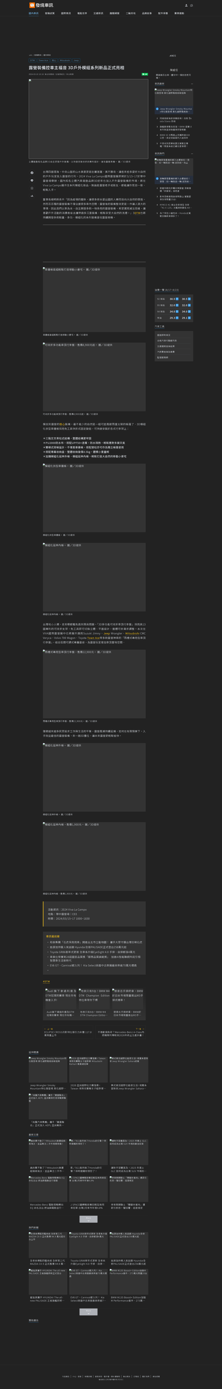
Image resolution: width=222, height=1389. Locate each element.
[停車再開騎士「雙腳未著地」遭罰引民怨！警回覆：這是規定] (129, 1189)
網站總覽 (156, 1376)
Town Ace (43, 60)
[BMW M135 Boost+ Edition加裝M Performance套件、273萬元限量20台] (129, 1282)
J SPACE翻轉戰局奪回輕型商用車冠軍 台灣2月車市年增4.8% (87, 1206)
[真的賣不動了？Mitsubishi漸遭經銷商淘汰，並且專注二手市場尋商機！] (48, 1152)
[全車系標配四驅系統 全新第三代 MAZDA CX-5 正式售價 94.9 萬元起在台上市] (48, 1245)
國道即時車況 (163, 335)
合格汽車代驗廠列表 (167, 340)
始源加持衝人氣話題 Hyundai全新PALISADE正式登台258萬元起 (88, 947)
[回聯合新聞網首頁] (32, 5)
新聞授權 (88, 1376)
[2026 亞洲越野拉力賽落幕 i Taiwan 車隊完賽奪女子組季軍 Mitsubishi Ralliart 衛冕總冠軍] (88, 1070)
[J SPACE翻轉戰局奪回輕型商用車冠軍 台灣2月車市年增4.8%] (88, 1189)
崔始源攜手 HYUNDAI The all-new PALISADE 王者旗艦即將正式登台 (47, 1299)
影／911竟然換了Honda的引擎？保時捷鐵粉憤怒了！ (86, 1169)
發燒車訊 (37, 55)
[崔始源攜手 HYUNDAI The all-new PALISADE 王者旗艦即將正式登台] (48, 1282)
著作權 (106, 1376)
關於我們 (145, 1376)
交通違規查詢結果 (166, 346)
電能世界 (82, 13)
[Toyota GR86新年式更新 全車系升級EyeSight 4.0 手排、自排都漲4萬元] (88, 1245)
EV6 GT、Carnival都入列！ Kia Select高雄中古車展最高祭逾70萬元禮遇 (93, 965)
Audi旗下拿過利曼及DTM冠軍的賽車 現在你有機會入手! (60, 1013)
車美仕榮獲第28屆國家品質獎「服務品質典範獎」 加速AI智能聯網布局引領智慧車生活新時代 (95, 958)
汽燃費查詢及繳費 (166, 351)
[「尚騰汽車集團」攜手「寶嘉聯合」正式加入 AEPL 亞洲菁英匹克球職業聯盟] (48, 1106)
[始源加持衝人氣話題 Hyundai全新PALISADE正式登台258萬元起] (129, 1245)
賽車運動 (179, 13)
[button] (191, 5)
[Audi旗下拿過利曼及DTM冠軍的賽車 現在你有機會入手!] (60, 999)
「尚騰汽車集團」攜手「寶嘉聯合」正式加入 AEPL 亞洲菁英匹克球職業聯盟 (47, 1123)
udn (30, 55)
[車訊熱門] (192, 154)
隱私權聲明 (115, 1376)
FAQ (74, 1376)
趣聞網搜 (114, 13)
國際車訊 (66, 13)
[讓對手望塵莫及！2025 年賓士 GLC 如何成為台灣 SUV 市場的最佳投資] (129, 1152)
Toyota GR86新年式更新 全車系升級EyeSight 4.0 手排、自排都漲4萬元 (92, 952)
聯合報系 (126, 1376)
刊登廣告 (66, 1376)
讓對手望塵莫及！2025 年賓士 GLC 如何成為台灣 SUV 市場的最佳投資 (129, 1169)
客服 (79, 1376)
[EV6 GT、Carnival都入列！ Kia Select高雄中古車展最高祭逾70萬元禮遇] (88, 1282)
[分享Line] (32, 180)
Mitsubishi (65, 60)
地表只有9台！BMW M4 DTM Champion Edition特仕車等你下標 (93, 1013)
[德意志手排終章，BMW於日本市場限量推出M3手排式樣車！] (127, 999)
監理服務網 (162, 357)
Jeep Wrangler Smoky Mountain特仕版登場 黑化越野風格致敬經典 (48, 1087)
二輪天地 (131, 13)
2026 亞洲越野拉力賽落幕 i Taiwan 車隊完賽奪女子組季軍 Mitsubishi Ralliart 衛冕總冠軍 (87, 1087)
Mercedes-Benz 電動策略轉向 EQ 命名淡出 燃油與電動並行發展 (47, 1206)
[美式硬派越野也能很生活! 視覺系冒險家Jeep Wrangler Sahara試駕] (129, 1070)
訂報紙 (136, 1376)
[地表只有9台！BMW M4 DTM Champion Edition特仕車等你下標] (94, 999)
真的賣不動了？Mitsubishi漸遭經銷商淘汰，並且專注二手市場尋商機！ (47, 1169)
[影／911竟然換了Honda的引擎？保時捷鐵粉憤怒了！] (88, 1152)
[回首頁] (44, 5)
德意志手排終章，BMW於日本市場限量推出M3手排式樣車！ (127, 1013)
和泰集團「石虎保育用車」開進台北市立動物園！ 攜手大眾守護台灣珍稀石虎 (96, 942)
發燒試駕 (50, 13)
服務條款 (98, 1376)
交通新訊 (98, 13)
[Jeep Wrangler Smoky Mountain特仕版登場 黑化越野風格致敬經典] (48, 1070)
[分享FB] (32, 172)
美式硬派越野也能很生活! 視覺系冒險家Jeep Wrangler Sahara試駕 (129, 1087)
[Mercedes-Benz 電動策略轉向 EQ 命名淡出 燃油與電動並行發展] (48, 1189)
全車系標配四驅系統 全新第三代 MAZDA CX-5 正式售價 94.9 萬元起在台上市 (48, 1262)
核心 (54, 60)
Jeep (76, 60)
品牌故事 (147, 13)
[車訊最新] (192, 84)
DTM (32, 60)
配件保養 (163, 13)
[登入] (186, 5)
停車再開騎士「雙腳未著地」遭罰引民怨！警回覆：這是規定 (128, 1206)
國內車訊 (34, 13)
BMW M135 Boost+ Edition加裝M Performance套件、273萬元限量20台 (128, 1299)
